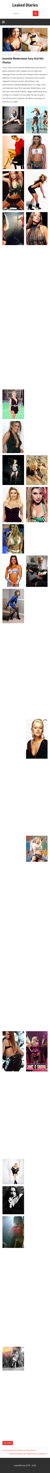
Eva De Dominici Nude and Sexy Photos (20, 1450)
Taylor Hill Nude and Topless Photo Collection (27, 1453)
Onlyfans (8, 1443)
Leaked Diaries (25, 5)
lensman (17, 55)
